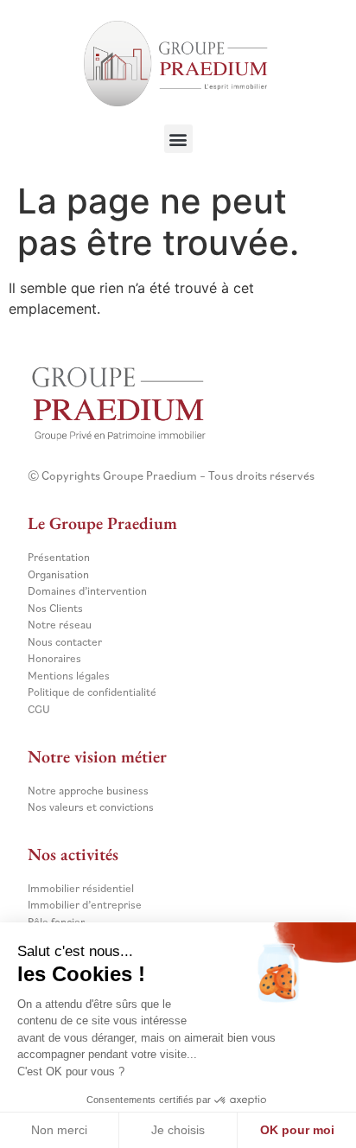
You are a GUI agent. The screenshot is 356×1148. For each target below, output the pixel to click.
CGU (39, 709)
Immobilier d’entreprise (85, 904)
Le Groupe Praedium (102, 523)
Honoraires (54, 658)
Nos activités (73, 854)
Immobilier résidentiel (81, 888)
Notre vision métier (97, 756)
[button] (178, 138)
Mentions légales (69, 675)
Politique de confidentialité (92, 692)
